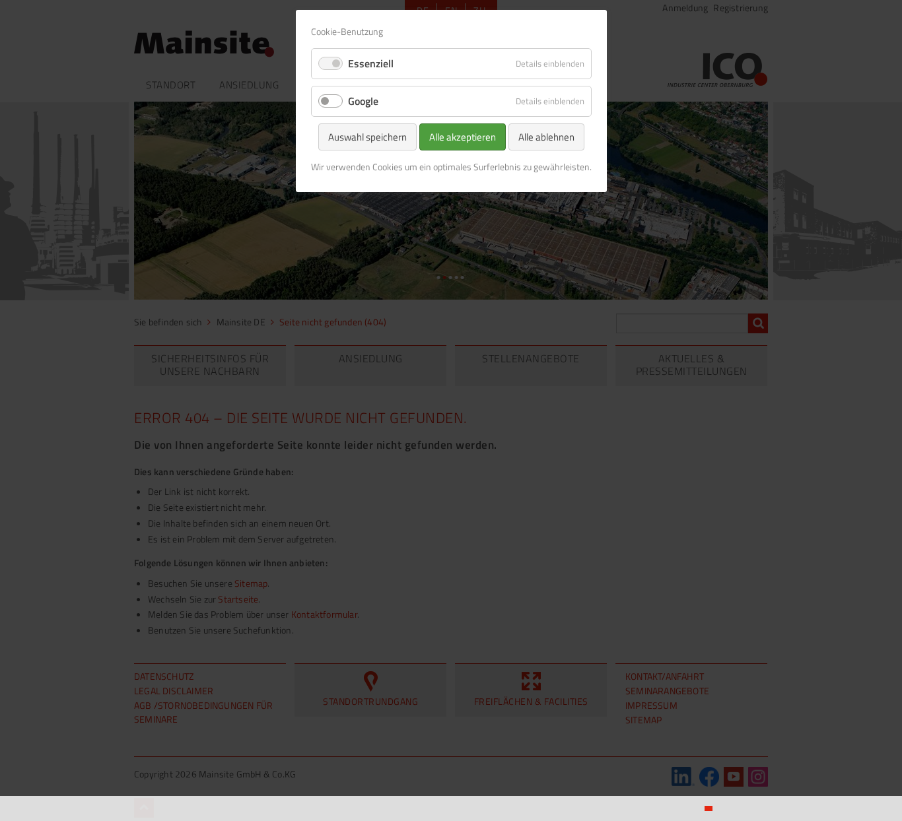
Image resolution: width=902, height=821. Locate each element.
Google (363, 101)
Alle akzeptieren (462, 137)
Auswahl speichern (367, 137)
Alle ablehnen (546, 137)
